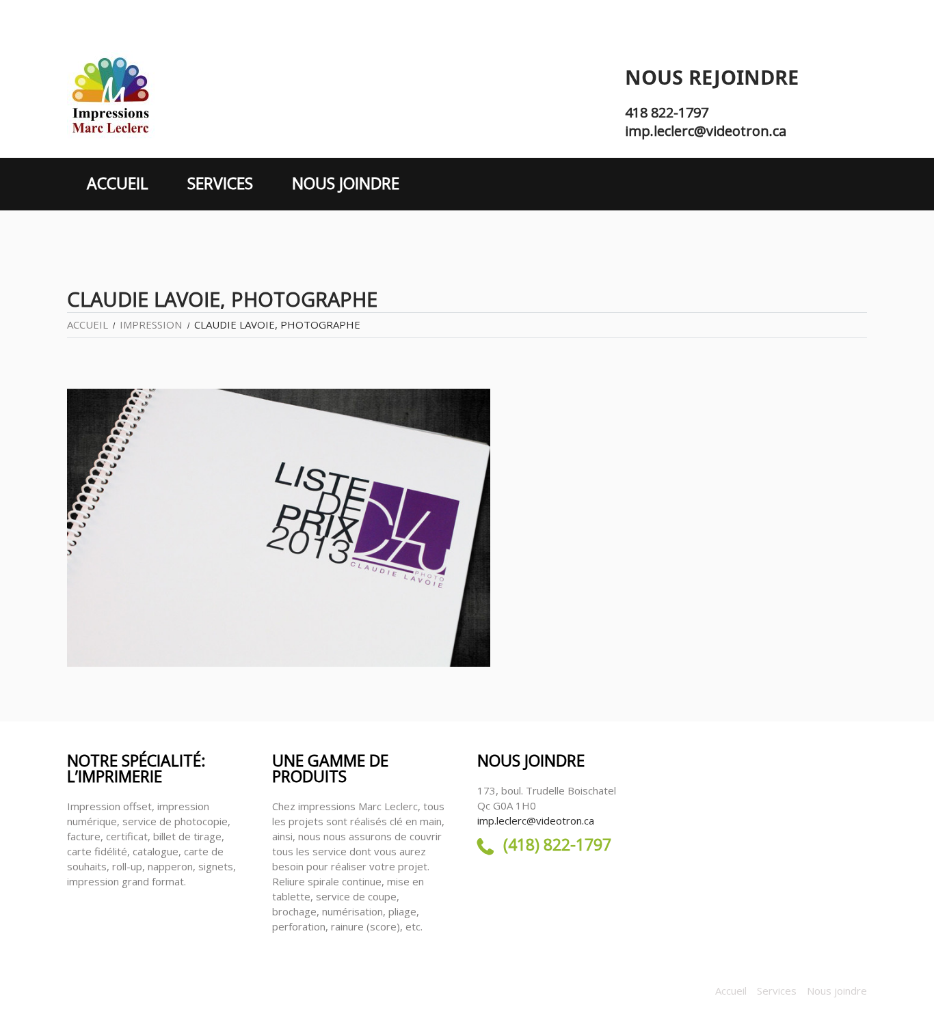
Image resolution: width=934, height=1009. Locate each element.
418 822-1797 (666, 112)
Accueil (117, 183)
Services (220, 183)
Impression (151, 324)
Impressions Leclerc (114, 990)
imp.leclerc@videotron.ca (705, 131)
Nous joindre (345, 183)
